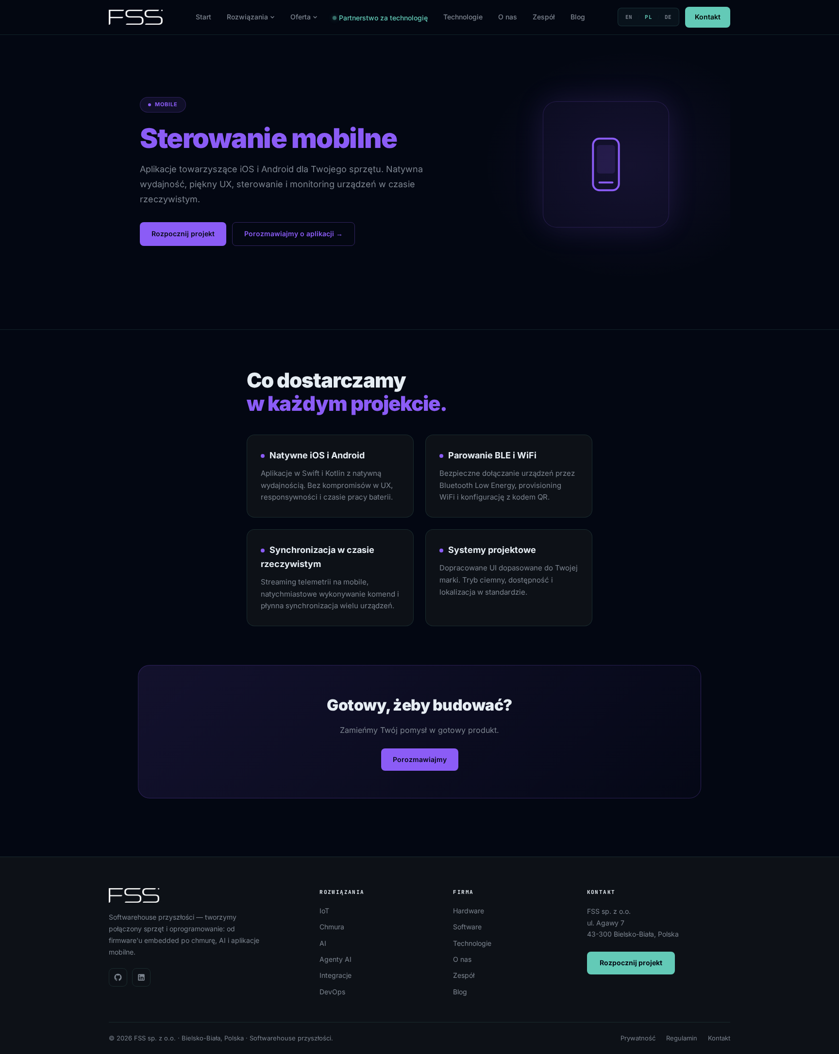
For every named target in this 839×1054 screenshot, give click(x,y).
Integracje (335, 975)
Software (467, 927)
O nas (507, 17)
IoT (324, 911)
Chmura (331, 927)
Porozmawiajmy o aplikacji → (293, 233)
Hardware (468, 911)
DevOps (332, 992)
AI (322, 943)
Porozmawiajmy (420, 759)
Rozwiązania (247, 17)
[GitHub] (118, 977)
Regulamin (681, 1038)
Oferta (300, 17)
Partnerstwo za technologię (383, 18)
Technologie (463, 17)
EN (629, 17)
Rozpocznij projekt (183, 233)
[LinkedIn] (141, 977)
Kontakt (708, 17)
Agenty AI (335, 959)
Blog (578, 17)
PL (648, 17)
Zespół (544, 17)
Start (203, 17)
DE (668, 17)
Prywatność (638, 1038)
